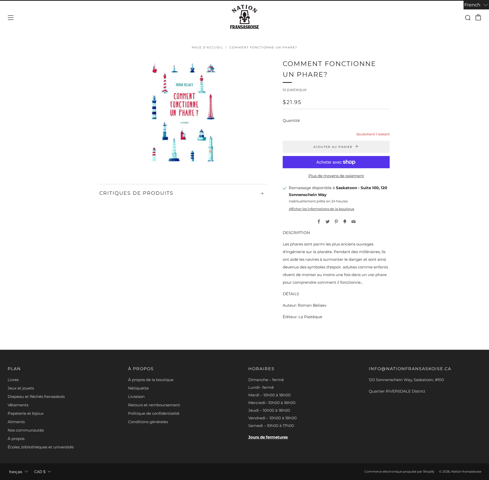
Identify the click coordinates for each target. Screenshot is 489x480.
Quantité (291, 120)
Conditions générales (148, 421)
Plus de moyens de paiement (336, 175)
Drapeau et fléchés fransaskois (36, 396)
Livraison (136, 396)
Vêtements (18, 405)
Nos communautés (26, 430)
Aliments (16, 421)
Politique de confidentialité (153, 413)
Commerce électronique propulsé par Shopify (399, 471)
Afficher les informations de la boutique (321, 209)
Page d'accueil (207, 47)
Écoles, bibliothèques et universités (41, 447)
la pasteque (295, 89)
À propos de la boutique (150, 379)
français (15, 472)
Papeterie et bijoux (26, 413)
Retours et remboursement (154, 405)
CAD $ (39, 472)
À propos (16, 438)
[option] (183, 114)
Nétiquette (138, 388)
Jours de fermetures (268, 437)
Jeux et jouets (21, 388)
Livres (13, 379)
